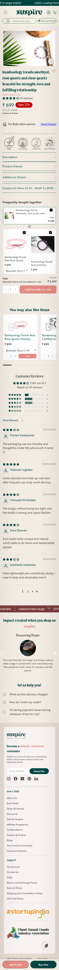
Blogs (10, 840)
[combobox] (23, 20)
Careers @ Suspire (16, 834)
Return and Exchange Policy (22, 882)
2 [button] (28, 591)
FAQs (9, 877)
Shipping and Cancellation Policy (24, 893)
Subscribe (39, 771)
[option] (28, 655)
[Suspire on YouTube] (22, 779)
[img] (11, 430)
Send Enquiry (49, 124)
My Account (13, 866)
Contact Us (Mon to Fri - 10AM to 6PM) (28, 188)
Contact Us (13, 872)
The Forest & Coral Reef (19, 845)
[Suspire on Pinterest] (29, 779)
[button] (11, 98)
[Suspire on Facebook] (15, 779)
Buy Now (43, 964)
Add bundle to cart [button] (38, 289)
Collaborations (15, 829)
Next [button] (56, 653)
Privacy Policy (42, 958)
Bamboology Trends (11, 94)
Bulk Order (13, 803)
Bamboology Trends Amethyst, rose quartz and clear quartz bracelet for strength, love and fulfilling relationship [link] (30, 212)
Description (10, 157)
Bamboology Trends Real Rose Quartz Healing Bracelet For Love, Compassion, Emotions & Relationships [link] (15, 258)
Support (11, 860)
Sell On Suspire (15, 819)
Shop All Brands (15, 808)
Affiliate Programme (17, 824)
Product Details (12, 166)
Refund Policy (14, 887)
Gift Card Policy (15, 898)
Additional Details (14, 177)
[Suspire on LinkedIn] (36, 779)
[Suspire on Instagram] (8, 779)
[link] (10, 216)
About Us (12, 798)
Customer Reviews (17, 850)
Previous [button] (2, 653)
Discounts (12, 813)
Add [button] (27, 356)
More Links (13, 791)
